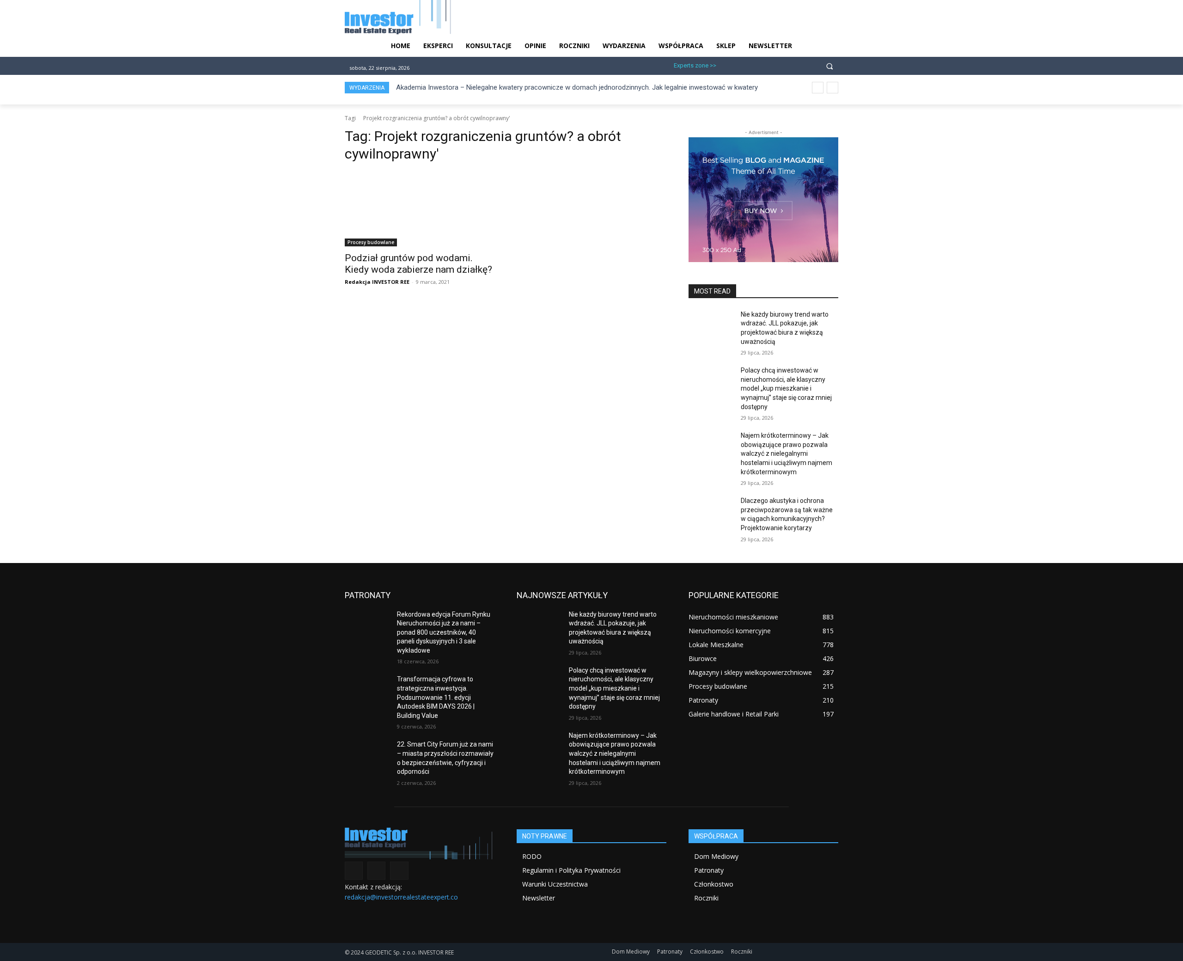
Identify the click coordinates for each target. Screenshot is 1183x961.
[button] (829, 65)
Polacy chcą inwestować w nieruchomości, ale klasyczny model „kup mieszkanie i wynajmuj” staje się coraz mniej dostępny (786, 388)
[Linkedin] (757, 64)
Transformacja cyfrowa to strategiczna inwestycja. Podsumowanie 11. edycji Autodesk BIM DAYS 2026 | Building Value (436, 697)
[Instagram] (742, 64)
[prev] (817, 87)
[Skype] (772, 64)
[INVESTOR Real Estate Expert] (419, 843)
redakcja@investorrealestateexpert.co (401, 897)
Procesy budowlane (371, 242)
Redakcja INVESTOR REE (377, 281)
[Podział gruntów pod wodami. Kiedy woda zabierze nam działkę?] (419, 208)
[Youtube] (787, 64)
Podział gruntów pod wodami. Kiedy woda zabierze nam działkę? (418, 263)
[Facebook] (727, 64)
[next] (832, 87)
